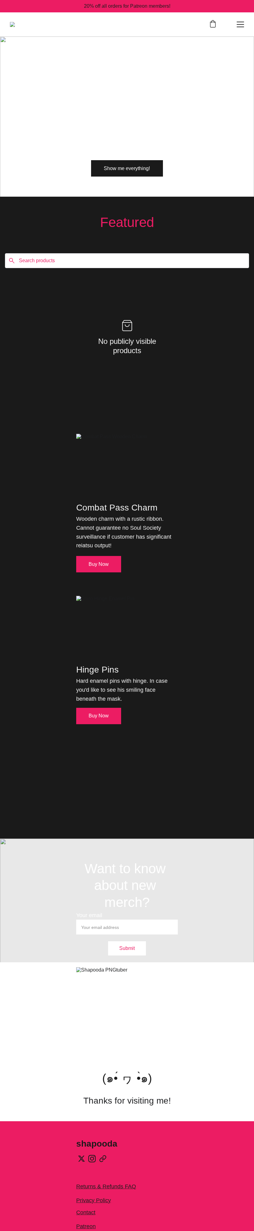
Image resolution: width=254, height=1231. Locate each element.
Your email (89, 915)
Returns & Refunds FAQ (106, 1186)
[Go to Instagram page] (92, 1158)
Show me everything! (127, 168)
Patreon (86, 1226)
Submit (127, 948)
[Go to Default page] (103, 1158)
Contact (85, 1212)
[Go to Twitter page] (81, 1158)
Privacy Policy (93, 1200)
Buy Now (99, 564)
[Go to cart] (213, 24)
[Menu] (240, 24)
